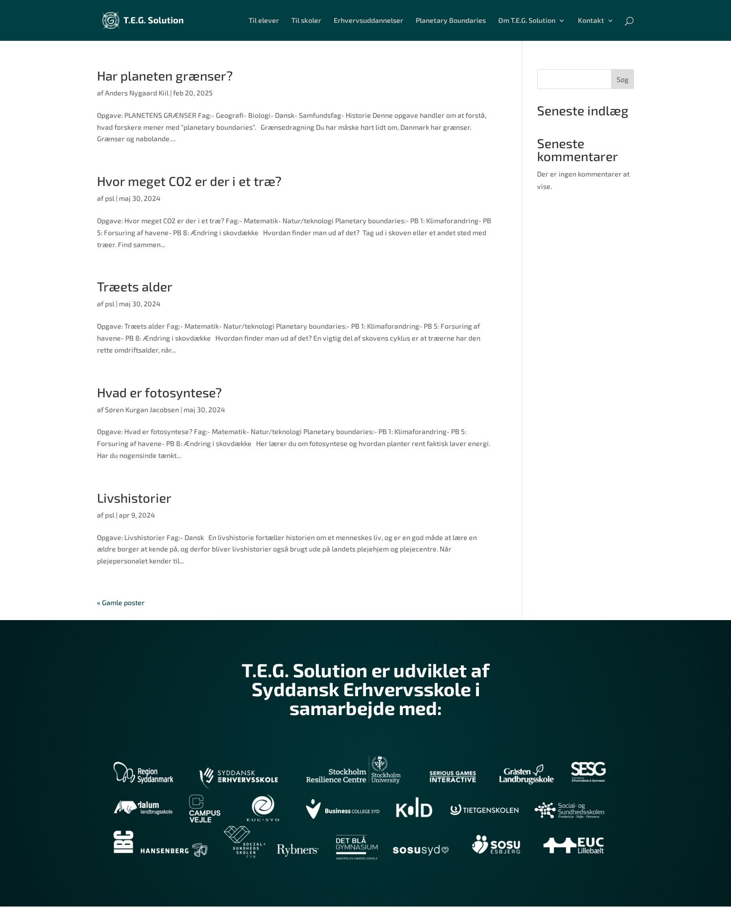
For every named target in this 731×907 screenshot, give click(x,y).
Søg (623, 79)
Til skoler (306, 20)
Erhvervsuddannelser (368, 20)
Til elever (264, 20)
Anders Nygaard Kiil (137, 93)
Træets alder (135, 286)
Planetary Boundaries (451, 20)
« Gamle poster (121, 602)
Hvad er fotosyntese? (159, 392)
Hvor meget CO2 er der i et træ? (189, 180)
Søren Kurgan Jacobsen (142, 409)
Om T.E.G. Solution (526, 20)
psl (109, 198)
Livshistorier (134, 497)
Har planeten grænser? (165, 75)
